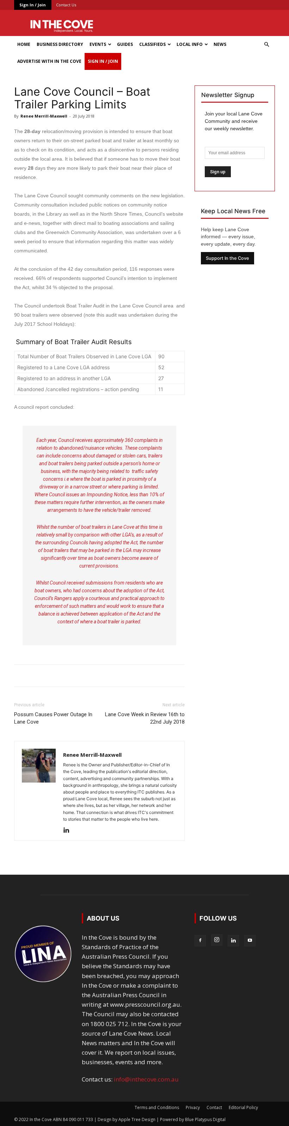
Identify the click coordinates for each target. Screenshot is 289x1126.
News (220, 44)
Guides (125, 44)
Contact (214, 1107)
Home (23, 44)
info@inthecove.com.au (146, 1079)
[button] (266, 44)
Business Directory (60, 44)
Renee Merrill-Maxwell (43, 116)
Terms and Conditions (157, 1107)
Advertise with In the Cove (49, 61)
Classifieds (152, 44)
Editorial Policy (243, 1107)
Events (98, 44)
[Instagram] (216, 940)
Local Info (190, 44)
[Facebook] (200, 940)
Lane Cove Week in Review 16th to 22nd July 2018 (145, 718)
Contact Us (66, 4)
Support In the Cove (227, 258)
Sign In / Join (32, 4)
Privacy (193, 1107)
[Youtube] (250, 940)
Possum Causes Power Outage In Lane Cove (53, 718)
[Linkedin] (69, 830)
